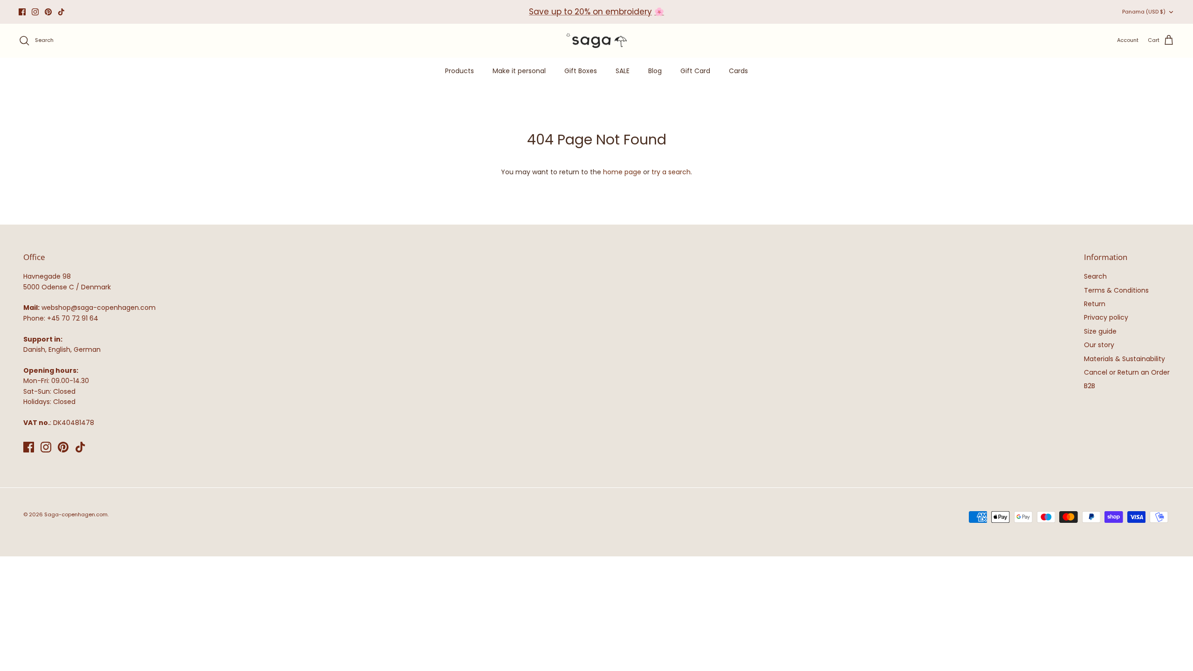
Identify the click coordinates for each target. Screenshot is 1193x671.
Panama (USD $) (1144, 11)
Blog (655, 70)
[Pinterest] (48, 11)
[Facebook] (22, 11)
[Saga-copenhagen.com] (596, 40)
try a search (671, 172)
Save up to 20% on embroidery (590, 11)
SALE (623, 70)
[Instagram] (35, 11)
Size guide (1100, 331)
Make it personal (519, 70)
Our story (1099, 344)
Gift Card (695, 70)
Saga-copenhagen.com (76, 514)
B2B (1089, 385)
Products (459, 70)
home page (622, 172)
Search (1095, 276)
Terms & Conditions (1116, 290)
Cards (738, 70)
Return (1094, 303)
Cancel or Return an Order (1127, 372)
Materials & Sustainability (1124, 358)
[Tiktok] (61, 11)
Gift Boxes (580, 70)
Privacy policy (1106, 317)
